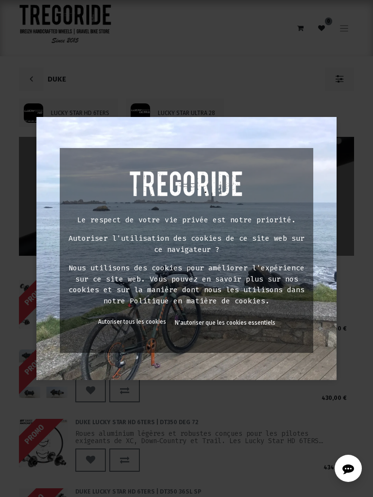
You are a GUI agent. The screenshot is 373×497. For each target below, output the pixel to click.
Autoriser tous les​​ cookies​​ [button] (132, 321)
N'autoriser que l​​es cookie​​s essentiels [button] (225, 322)
